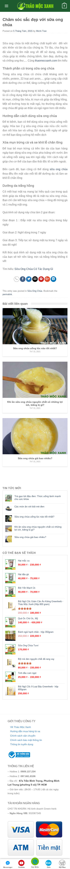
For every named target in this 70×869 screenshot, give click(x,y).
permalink (7, 294)
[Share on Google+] (47, 279)
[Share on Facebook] (22, 279)
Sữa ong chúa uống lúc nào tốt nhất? (34, 516)
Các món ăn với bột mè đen (29, 506)
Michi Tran (41, 31)
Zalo (48, 867)
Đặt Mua (62, 867)
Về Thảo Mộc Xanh (20, 727)
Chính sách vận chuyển (23, 735)
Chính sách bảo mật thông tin (26, 740)
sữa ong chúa (58, 169)
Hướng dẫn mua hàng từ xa (25, 731)
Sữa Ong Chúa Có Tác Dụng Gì (33, 269)
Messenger (7, 867)
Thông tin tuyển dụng (21, 744)
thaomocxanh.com (46, 60)
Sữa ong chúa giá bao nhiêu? (30, 537)
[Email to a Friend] (35, 279)
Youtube (21, 867)
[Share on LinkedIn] (53, 279)
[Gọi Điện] (35, 862)
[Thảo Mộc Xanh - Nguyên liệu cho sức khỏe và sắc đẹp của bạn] (35, 6)
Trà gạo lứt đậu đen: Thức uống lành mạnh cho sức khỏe (37, 497)
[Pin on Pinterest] (41, 279)
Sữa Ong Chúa (34, 291)
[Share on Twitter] (29, 279)
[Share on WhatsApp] (16, 279)
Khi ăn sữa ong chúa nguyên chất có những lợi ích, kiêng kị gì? (38, 528)
